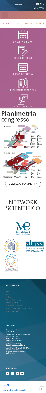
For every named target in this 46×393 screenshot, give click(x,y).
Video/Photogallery (12, 311)
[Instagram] (12, 373)
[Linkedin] (22, 373)
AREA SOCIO (39, 8)
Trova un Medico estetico (14, 300)
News (7, 294)
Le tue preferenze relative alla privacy (25, 385)
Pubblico (8, 297)
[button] (41, 3)
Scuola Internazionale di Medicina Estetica (19, 308)
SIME (7, 291)
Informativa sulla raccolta (14, 390)
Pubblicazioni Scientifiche (14, 306)
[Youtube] (17, 373)
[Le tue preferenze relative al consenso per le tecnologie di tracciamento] (42, 389)
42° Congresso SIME (12, 303)
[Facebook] (7, 373)
